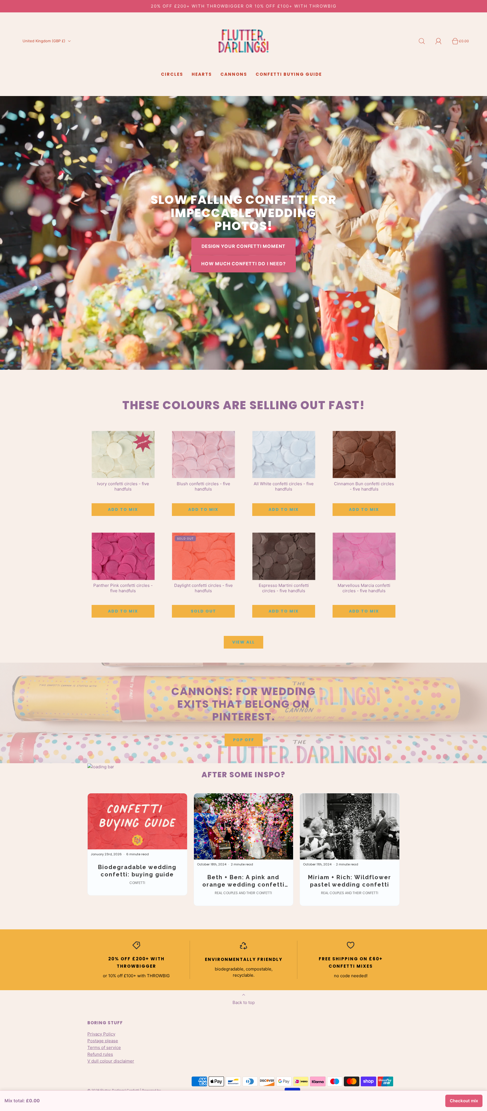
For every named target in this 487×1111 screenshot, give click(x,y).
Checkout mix (464, 1100)
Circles (172, 74)
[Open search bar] (425, 41)
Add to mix (123, 509)
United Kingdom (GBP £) (45, 41)
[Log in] (441, 41)
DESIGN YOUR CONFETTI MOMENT (244, 246)
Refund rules (100, 1054)
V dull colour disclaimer (110, 1061)
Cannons (233, 74)
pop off (243, 740)
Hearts (202, 74)
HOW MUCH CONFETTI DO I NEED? (243, 263)
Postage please (102, 1040)
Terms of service (104, 1047)
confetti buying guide (289, 74)
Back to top (244, 1002)
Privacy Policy (101, 1034)
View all (243, 642)
